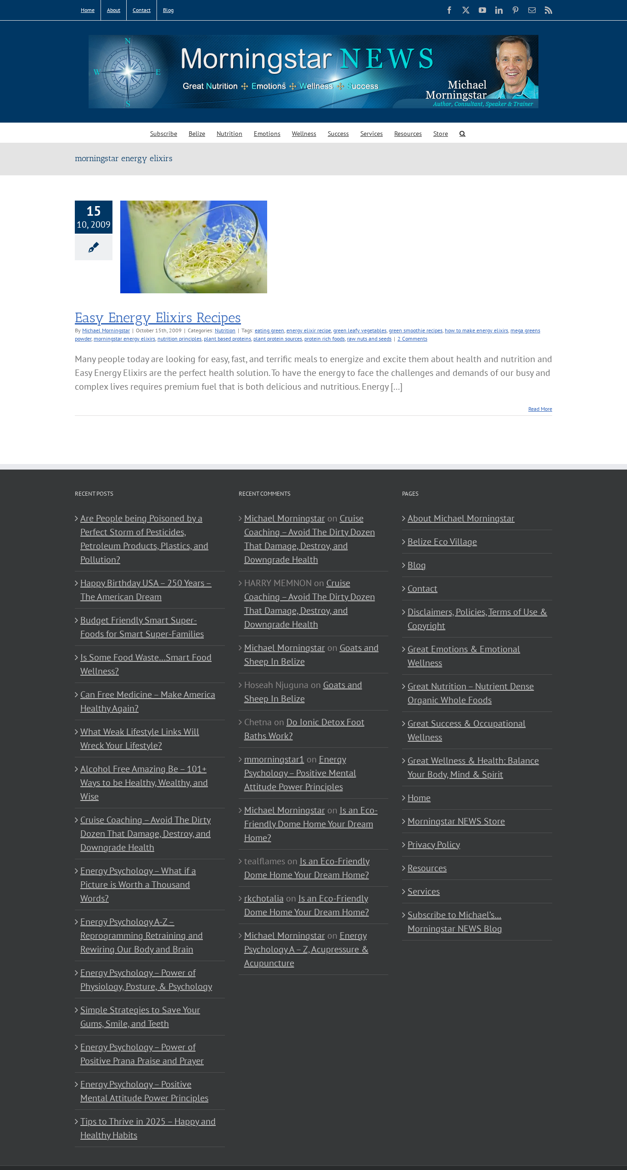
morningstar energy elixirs (124, 338)
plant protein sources (277, 338)
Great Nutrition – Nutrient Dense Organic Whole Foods (471, 693)
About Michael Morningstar (461, 518)
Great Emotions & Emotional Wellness (464, 656)
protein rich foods (324, 338)
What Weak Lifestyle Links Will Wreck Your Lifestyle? (139, 738)
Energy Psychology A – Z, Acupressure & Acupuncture (306, 949)
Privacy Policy (434, 845)
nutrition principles (179, 338)
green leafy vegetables (359, 330)
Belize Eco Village (442, 542)
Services (424, 891)
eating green (269, 330)
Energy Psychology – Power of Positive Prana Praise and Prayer (142, 1054)
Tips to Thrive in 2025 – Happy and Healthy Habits (148, 1128)
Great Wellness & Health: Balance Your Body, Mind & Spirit (473, 767)
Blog (417, 565)
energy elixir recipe (308, 330)
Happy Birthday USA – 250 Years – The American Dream (146, 590)
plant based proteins (227, 338)
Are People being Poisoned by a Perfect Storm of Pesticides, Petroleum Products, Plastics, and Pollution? (144, 538)
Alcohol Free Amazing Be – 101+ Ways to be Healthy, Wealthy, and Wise (144, 782)
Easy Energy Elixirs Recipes (158, 317)
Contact (422, 588)
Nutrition (225, 330)
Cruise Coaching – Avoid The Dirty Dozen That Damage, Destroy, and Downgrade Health (145, 833)
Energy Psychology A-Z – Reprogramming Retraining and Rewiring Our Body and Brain (141, 935)
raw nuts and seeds (369, 338)
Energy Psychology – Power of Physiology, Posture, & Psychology (146, 979)
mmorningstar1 (274, 759)
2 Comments (412, 338)
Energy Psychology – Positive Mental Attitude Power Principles (144, 1091)
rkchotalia (264, 898)
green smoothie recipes (415, 330)
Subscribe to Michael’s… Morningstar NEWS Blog (455, 922)
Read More (540, 408)
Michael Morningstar (106, 330)
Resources (427, 868)
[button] (462, 133)
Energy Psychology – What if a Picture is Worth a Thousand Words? (138, 884)
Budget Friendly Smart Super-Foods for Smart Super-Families (142, 627)
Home (419, 798)
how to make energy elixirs (476, 330)
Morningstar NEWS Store (456, 821)
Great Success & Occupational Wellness (467, 730)
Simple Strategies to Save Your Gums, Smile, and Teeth (140, 1017)
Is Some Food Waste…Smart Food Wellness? (146, 664)
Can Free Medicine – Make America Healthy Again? (147, 701)
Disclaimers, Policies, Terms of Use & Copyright (477, 619)
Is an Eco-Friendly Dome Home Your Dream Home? (311, 824)
